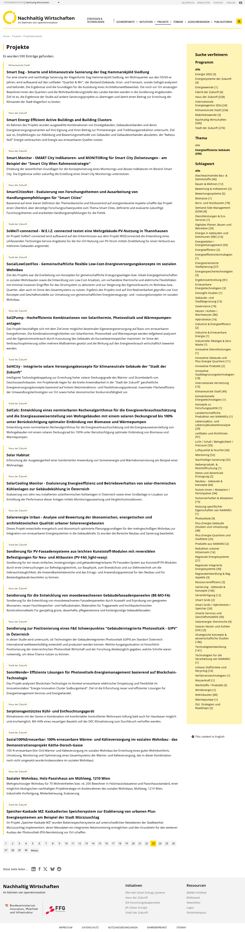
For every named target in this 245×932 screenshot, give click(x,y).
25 (166, 843)
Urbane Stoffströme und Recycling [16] (210, 669)
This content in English (210, 736)
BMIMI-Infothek (196, 892)
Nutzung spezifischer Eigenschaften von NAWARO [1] (213, 510)
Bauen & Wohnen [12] (209, 184)
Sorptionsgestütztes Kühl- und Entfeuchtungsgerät (50, 711)
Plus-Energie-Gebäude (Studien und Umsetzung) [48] (211, 527)
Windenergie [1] (205, 690)
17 (113, 843)
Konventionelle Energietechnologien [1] (210, 398)
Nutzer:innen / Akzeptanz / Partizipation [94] (212, 491)
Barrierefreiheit (157, 927)
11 (73, 843)
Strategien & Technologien (95, 20)
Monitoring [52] (205, 455)
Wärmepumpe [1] (206, 699)
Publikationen (223, 21)
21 (140, 843)
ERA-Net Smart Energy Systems (145, 892)
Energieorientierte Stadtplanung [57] (207, 264)
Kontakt (218, 2)
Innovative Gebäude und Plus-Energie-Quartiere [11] (212, 359)
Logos (190, 907)
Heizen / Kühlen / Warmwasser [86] (206, 312)
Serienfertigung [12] (208, 595)
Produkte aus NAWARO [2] (212, 544)
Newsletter (203, 2)
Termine (178, 21)
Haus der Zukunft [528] (210, 97)
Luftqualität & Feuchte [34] (212, 450)
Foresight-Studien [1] (208, 293)
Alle (197, 69)
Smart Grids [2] (205, 600)
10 (66, 843)
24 (160, 843)
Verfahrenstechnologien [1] (212, 675)
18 (119, 843)
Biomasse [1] (203, 198)
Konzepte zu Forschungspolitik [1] (208, 406)
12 (79, 843)
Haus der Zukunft (136, 897)
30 (26, 850)
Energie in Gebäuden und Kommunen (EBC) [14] (211, 235)
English (231, 2)
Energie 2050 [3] (205, 74)
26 (173, 843)
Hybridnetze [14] (206, 319)
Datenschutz (90, 927)
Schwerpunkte (125, 21)
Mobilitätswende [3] (208, 115)
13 (86, 843)
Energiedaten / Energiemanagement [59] (211, 243)
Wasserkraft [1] (205, 680)
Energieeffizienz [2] (207, 250)
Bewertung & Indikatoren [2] (213, 189)
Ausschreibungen (199, 21)
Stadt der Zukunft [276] (210, 128)
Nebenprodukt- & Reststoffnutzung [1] (208, 466)
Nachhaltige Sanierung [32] (212, 459)
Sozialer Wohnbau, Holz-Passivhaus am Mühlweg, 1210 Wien (58, 778)
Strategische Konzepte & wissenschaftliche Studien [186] (212, 638)
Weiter (34, 850)
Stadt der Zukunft (136, 912)
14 (93, 843)
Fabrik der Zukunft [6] (209, 92)
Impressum (65, 927)
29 (19, 850)
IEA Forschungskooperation (142, 902)
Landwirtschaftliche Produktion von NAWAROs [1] (214, 414)
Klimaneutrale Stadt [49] (211, 391)
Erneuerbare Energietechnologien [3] (210, 286)
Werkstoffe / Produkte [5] (211, 685)
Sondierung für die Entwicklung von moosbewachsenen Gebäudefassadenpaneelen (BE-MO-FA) (88, 595)
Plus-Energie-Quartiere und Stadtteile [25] (213, 537)
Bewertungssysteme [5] (210, 193)
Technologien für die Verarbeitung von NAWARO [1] (212, 659)
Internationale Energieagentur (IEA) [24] (211, 103)
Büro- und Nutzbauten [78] (212, 203)
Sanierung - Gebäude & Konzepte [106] (210, 588)
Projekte (163, 21)
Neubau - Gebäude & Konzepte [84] (208, 483)
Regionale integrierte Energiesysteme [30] (208, 567)
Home (6, 36)
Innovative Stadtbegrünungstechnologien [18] (214, 374)
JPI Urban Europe (136, 907)
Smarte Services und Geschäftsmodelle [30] (209, 615)
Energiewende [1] (206, 87)
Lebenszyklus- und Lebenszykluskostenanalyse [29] (212, 425)
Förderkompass (196, 912)
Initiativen (146, 21)
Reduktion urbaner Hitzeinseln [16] (207, 550)
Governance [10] (205, 306)
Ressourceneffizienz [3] (210, 582)
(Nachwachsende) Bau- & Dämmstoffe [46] (211, 177)
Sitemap (181, 927)
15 (99, 843)
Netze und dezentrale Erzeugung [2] (209, 474)
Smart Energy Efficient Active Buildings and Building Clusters (59, 119)
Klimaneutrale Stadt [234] (211, 110)
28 (12, 850)
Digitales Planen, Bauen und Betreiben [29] (213, 226)
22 (146, 843)
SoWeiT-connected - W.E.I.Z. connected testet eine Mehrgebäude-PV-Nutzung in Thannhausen (87, 231)
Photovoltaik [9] (205, 518)
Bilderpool (188, 2)
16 (106, 843)
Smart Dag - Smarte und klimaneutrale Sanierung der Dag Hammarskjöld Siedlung (78, 72)
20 (133, 843)
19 (126, 843)
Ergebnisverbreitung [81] (211, 280)
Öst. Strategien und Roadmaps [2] (207, 706)
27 (6, 850)
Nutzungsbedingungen (123, 927)
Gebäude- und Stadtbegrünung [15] (208, 299)
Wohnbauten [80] (206, 695)
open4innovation (14, 2)
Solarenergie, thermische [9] (213, 621)
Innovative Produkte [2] (210, 366)
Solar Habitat (18, 455)
